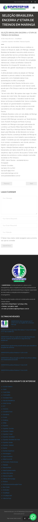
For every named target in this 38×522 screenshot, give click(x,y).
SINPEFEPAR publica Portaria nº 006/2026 (14, 352)
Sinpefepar (18, 38)
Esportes (4, 41)
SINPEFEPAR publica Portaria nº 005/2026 (14, 365)
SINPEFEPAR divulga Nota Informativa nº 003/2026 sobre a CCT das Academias (18, 330)
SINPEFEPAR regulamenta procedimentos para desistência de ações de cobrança (19, 346)
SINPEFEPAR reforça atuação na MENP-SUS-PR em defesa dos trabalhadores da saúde (18, 358)
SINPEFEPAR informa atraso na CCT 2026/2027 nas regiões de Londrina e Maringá (22, 322)
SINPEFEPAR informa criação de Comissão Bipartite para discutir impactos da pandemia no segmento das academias (18, 338)
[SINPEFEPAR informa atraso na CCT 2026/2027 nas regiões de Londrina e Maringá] (4, 324)
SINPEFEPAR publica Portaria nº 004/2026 (14, 370)
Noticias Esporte (25, 41)
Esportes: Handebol (13, 41)
